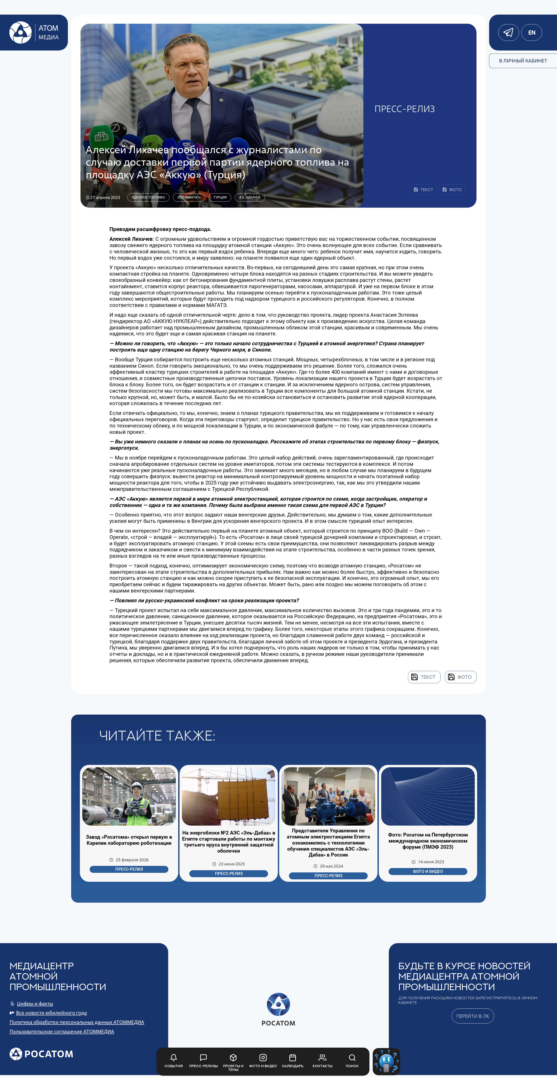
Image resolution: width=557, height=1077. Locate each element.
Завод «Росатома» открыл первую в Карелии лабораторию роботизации (129, 840)
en (531, 32)
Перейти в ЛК (472, 1016)
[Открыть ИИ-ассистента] (386, 1062)
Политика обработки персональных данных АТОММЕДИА (77, 1022)
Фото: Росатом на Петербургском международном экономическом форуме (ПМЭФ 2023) (428, 841)
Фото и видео (428, 871)
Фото (465, 677)
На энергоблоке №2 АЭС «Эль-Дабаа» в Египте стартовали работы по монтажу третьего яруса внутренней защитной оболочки (228, 842)
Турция (220, 197)
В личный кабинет (523, 60)
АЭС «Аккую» (189, 197)
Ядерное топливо (148, 197)
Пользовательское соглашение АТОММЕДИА (62, 1031)
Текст (428, 677)
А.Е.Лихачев (249, 197)
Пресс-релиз (129, 869)
